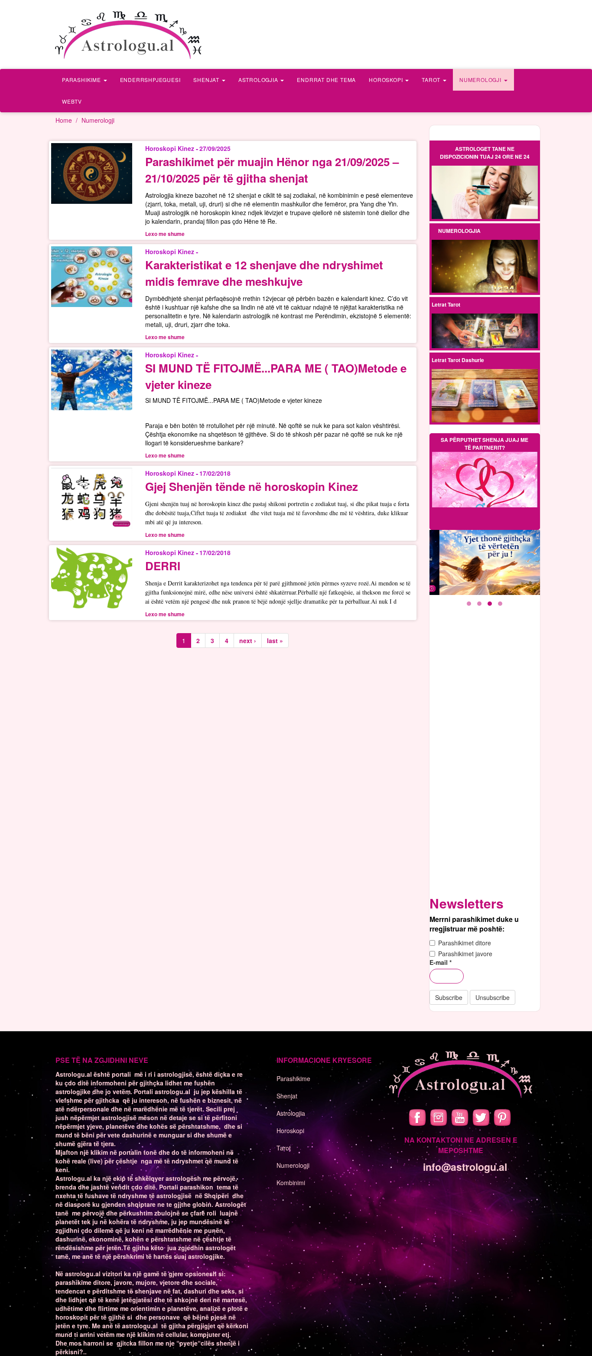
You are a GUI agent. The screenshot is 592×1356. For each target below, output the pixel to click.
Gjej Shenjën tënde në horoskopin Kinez (251, 486)
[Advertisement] (484, 757)
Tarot (432, 79)
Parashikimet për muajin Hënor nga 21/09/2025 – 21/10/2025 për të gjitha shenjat (272, 170)
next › (247, 640)
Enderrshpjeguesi (150, 79)
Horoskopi (386, 79)
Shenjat (207, 79)
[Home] (129, 34)
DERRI (162, 566)
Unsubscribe (492, 997)
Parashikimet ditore (464, 942)
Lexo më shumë (484, 193)
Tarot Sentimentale (484, 338)
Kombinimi (290, 1182)
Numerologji (481, 79)
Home (63, 120)
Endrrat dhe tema (326, 79)
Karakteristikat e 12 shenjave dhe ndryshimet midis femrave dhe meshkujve (264, 273)
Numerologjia (459, 231)
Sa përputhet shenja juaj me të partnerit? (484, 443)
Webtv (72, 101)
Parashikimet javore (465, 953)
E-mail (440, 962)
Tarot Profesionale (484, 324)
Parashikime (82, 79)
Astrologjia (259, 79)
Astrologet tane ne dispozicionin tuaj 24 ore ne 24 (485, 152)
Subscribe (448, 997)
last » (275, 640)
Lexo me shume (165, 234)
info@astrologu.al (465, 1167)
